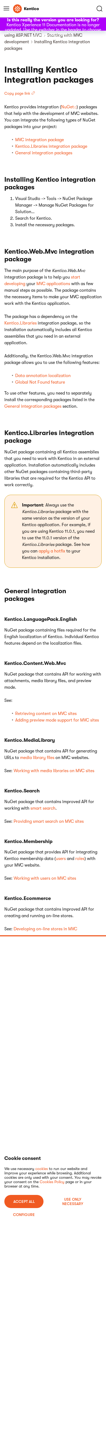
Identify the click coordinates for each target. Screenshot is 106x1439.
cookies (41, 1168)
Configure (24, 1214)
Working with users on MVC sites (45, 878)
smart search (42, 808)
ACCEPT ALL (24, 1201)
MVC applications (53, 283)
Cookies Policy (52, 1182)
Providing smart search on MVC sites (49, 821)
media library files (37, 757)
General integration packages (43, 152)
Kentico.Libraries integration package (51, 146)
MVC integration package (39, 139)
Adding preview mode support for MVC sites (57, 720)
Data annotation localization (43, 375)
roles (80, 858)
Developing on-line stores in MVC (45, 928)
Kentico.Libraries (20, 323)
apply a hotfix (52, 551)
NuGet (67, 107)
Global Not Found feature (40, 382)
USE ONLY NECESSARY (72, 1201)
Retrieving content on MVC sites (46, 713)
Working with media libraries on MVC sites (54, 770)
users (61, 858)
